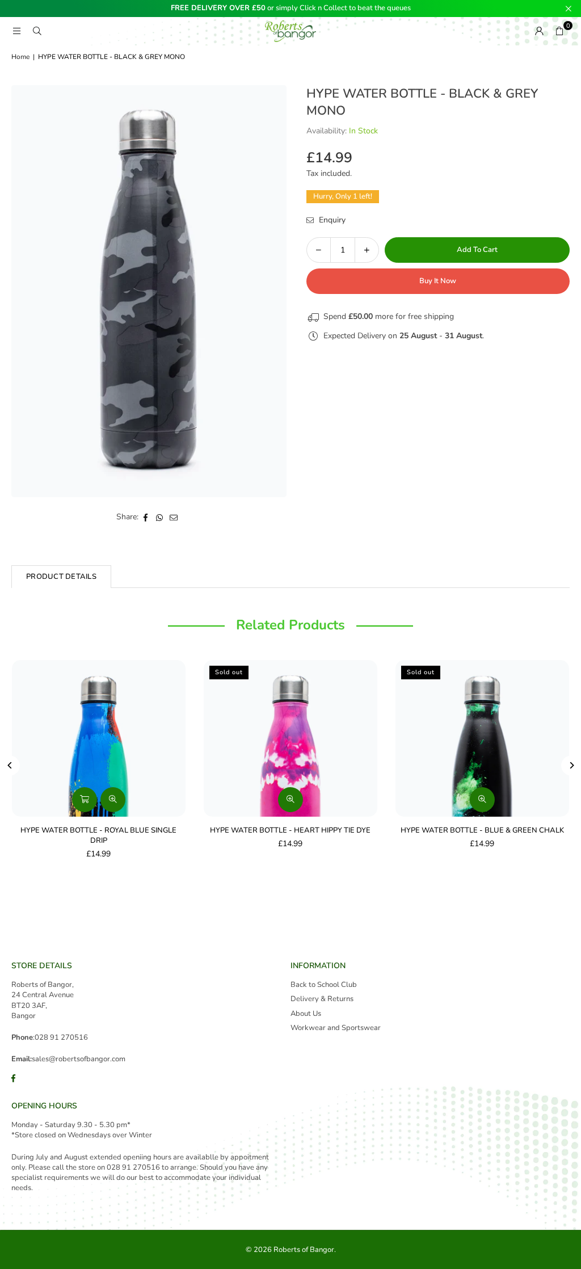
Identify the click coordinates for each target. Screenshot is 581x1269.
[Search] (37, 31)
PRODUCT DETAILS (61, 577)
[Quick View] (112, 799)
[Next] (571, 765)
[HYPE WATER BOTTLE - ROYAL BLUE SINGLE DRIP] (99, 738)
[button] (559, 31)
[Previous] (10, 765)
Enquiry (331, 220)
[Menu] (16, 31)
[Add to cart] (84, 799)
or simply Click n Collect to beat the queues (291, 8)
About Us (305, 1014)
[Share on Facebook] (145, 517)
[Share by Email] (174, 517)
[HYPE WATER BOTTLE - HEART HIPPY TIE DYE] (290, 738)
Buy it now (437, 281)
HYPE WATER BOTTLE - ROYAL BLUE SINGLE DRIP (98, 835)
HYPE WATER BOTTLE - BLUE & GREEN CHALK (482, 830)
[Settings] (539, 31)
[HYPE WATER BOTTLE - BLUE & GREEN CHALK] (482, 738)
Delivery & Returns (321, 999)
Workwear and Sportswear (335, 1028)
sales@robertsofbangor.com (78, 1059)
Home (20, 56)
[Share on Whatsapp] (159, 517)
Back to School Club (323, 985)
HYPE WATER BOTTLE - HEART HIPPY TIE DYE (290, 830)
